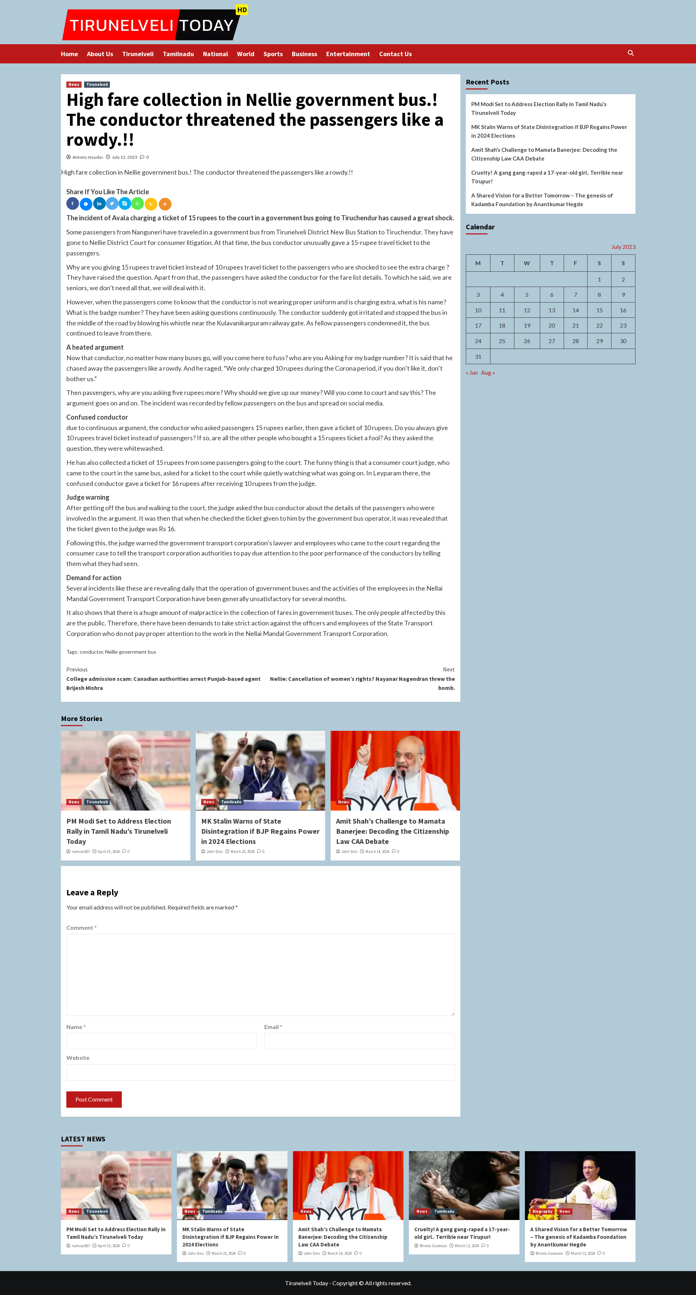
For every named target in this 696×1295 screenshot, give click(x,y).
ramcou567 (81, 851)
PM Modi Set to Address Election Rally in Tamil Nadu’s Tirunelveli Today (118, 831)
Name (76, 1026)
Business (304, 54)
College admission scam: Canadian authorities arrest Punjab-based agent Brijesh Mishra (163, 678)
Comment (81, 927)
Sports (273, 54)
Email (273, 1026)
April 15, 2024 (109, 851)
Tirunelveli (138, 54)
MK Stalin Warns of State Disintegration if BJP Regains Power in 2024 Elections (260, 831)
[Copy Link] (151, 204)
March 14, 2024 (377, 851)
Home (69, 54)
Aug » (488, 372)
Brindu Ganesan (433, 1245)
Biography (542, 1211)
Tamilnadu (178, 54)
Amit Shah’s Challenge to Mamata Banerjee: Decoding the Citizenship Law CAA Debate (392, 831)
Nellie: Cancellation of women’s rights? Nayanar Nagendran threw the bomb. (362, 678)
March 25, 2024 (242, 851)
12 (527, 309)
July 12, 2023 (124, 157)
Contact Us (395, 54)
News (74, 84)
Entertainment (348, 54)
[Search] (630, 53)
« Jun (472, 372)
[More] (165, 204)
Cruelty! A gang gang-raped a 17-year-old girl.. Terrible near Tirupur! (547, 176)
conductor (91, 652)
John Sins (215, 851)
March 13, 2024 (467, 1245)
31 (478, 356)
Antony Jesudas (87, 157)
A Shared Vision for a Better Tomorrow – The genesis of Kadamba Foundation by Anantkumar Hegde (542, 199)
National (215, 54)
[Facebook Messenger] (86, 204)
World (245, 54)
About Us (100, 54)
